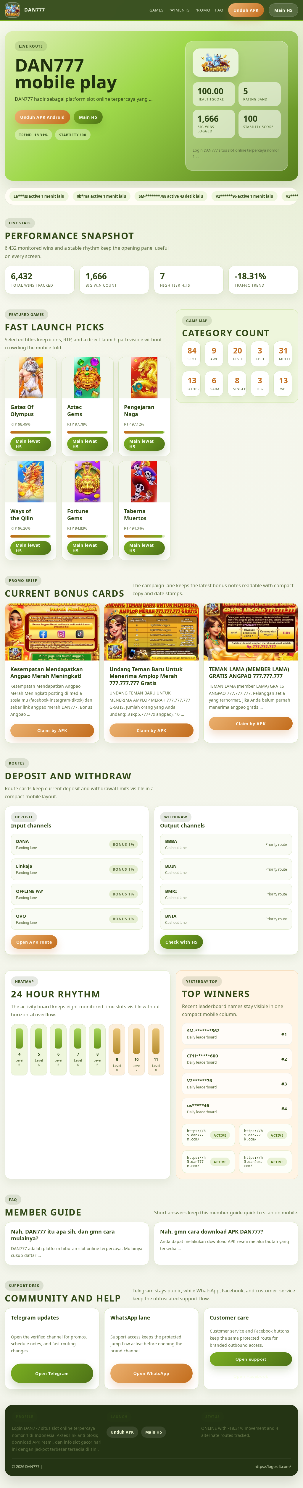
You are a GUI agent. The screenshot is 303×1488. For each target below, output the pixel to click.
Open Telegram (52, 1373)
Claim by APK (52, 730)
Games (156, 10)
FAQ (219, 10)
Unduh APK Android (42, 117)
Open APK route (34, 942)
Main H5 (283, 10)
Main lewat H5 (28, 444)
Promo (202, 10)
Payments (179, 10)
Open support (251, 1359)
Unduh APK (246, 10)
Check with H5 (181, 942)
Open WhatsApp (151, 1373)
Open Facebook (250, 1376)
